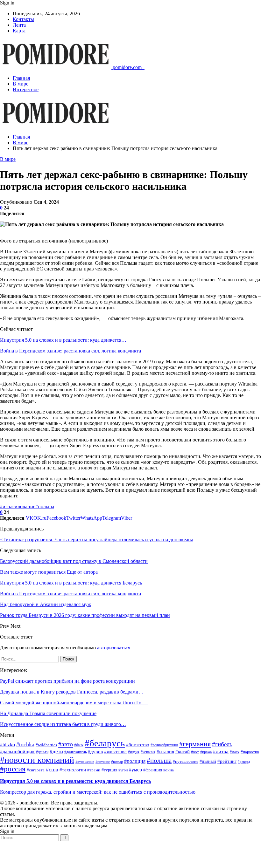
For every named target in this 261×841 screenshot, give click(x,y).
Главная (21, 78)
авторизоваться (113, 647)
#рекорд (244, 761)
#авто (65, 744)
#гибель (222, 744)
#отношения (84, 761)
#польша (44, 506)
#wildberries (46, 745)
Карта (19, 30)
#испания (148, 752)
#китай (182, 751)
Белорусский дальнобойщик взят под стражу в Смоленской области (74, 561)
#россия (12, 769)
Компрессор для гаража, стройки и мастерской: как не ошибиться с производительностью (97, 792)
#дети (56, 752)
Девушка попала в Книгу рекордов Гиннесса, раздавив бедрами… (72, 691)
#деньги (42, 752)
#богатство (137, 744)
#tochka (25, 744)
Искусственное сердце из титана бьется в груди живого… (63, 724)
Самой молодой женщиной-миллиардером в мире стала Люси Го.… (74, 702)
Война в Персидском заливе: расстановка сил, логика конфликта (70, 350)
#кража (206, 752)
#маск (234, 752)
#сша (52, 769)
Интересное (26, 89)
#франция (152, 770)
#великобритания (164, 745)
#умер (135, 769)
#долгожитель (75, 752)
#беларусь (105, 743)
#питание (102, 761)
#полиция (134, 761)
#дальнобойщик (17, 751)
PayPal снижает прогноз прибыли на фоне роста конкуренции (67, 681)
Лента (19, 25)
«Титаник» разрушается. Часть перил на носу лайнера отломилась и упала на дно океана (96, 539)
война (168, 770)
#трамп (93, 770)
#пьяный (208, 761)
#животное (115, 751)
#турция (109, 770)
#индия (133, 752)
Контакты (23, 19)
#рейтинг (226, 761)
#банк (78, 745)
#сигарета (36, 770)
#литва (221, 752)
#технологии (73, 769)
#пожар (117, 762)
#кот (195, 751)
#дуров (95, 751)
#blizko (7, 744)
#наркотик (250, 752)
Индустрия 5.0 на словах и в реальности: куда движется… (63, 340)
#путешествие (185, 761)
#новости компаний (37, 760)
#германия (195, 744)
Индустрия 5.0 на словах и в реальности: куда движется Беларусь (75, 781)
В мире (20, 83)
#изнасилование (17, 506)
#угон (123, 770)
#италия (165, 751)
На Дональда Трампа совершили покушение (48, 713)
